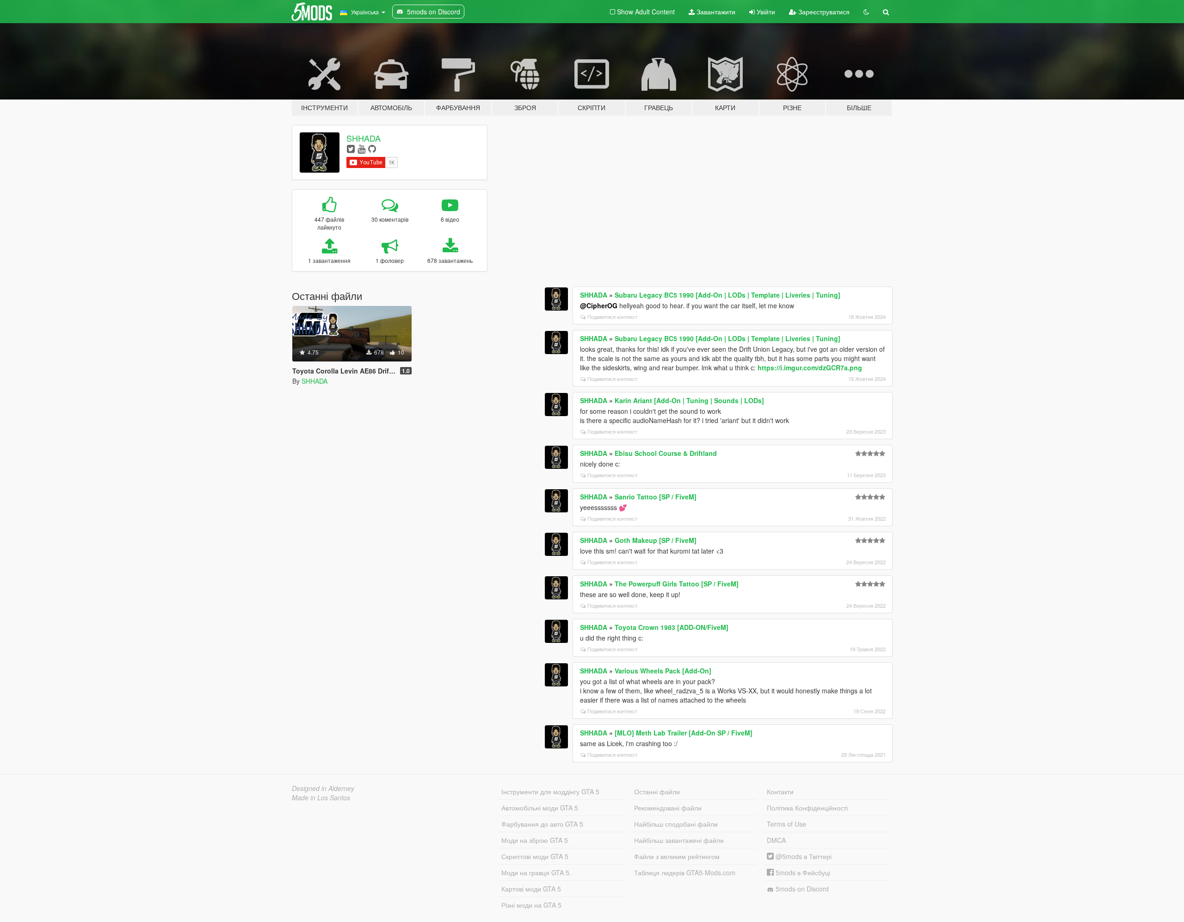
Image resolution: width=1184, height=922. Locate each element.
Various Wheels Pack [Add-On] (663, 670)
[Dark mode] (866, 11)
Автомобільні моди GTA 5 (539, 807)
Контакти (780, 791)
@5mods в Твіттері (803, 856)
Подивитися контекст (612, 316)
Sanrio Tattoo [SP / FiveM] (656, 496)
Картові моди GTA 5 (531, 888)
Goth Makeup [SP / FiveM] (656, 540)
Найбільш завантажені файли (679, 840)
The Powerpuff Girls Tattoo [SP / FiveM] (677, 583)
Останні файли (657, 791)
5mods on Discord (801, 888)
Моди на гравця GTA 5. (536, 872)
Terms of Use (786, 824)
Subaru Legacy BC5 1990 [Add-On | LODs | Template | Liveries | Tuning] (727, 294)
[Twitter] (350, 148)
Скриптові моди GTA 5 (534, 856)
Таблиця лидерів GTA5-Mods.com (684, 872)
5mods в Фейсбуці (802, 872)
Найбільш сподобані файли (676, 824)
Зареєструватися (823, 11)
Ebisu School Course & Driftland (666, 453)
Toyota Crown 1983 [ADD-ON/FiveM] (671, 627)
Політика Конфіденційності (807, 807)
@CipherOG (598, 305)
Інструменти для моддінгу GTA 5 (550, 791)
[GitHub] (372, 148)
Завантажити (715, 11)
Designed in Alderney (323, 788)
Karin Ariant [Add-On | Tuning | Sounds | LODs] (689, 400)
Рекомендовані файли (668, 807)
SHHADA (363, 138)
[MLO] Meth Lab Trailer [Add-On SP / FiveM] (683, 732)
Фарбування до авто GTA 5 (542, 824)
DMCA (776, 840)
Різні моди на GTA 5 (531, 905)
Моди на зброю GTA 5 (534, 840)
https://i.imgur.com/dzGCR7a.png (810, 367)
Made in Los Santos (321, 797)
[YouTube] (361, 148)
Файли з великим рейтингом (677, 856)
